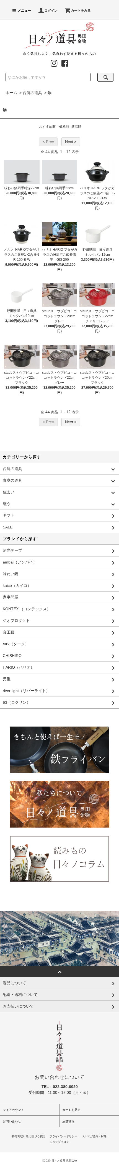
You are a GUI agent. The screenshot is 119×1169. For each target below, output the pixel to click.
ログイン (51, 11)
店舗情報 (68, 1121)
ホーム (11, 92)
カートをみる (81, 11)
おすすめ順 (47, 127)
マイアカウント (13, 1109)
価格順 (64, 127)
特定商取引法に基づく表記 (28, 1136)
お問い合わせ (12, 1121)
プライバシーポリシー (63, 1136)
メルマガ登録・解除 (94, 1136)
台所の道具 (32, 92)
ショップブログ (59, 1141)
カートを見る (71, 1109)
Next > (70, 141)
